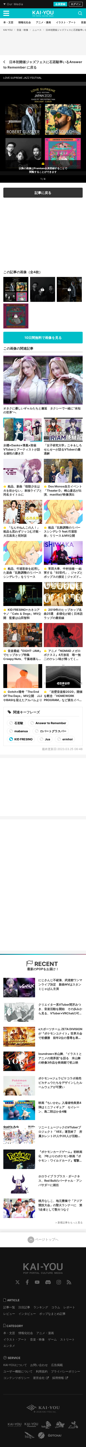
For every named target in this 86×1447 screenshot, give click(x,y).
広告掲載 (57, 1365)
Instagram (59, 1282)
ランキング (40, 1307)
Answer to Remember (50, 723)
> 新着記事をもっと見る (69, 1222)
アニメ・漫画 (45, 1333)
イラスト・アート (15, 1339)
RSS (69, 1282)
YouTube (37, 1282)
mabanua (21, 731)
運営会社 (39, 1378)
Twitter (17, 1282)
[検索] (80, 13)
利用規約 (42, 1371)
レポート (69, 1307)
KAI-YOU (8, 29)
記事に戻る (43, 193)
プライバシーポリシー (65, 1371)
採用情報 (58, 1378)
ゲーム (52, 1339)
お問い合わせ (39, 1365)
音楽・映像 (22, 29)
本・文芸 (9, 1333)
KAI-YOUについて (15, 1365)
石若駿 (18, 723)
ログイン (76, 4)
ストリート (67, 1339)
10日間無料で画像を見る (43, 337)
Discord (48, 1282)
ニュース (37, 29)
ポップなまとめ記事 (52, 1313)
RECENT (45, 963)
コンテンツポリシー (16, 1378)
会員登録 (60, 4)
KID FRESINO (23, 739)
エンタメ (9, 1345)
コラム (55, 1307)
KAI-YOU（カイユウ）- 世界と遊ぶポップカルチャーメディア (43, 13)
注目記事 (24, 1307)
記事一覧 (9, 1307)
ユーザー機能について (18, 1371)
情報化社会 (25, 1333)
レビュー (9, 1313)
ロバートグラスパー (52, 731)
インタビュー (27, 1313)
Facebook (27, 1282)
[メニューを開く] (6, 13)
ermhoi (67, 739)
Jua (47, 739)
